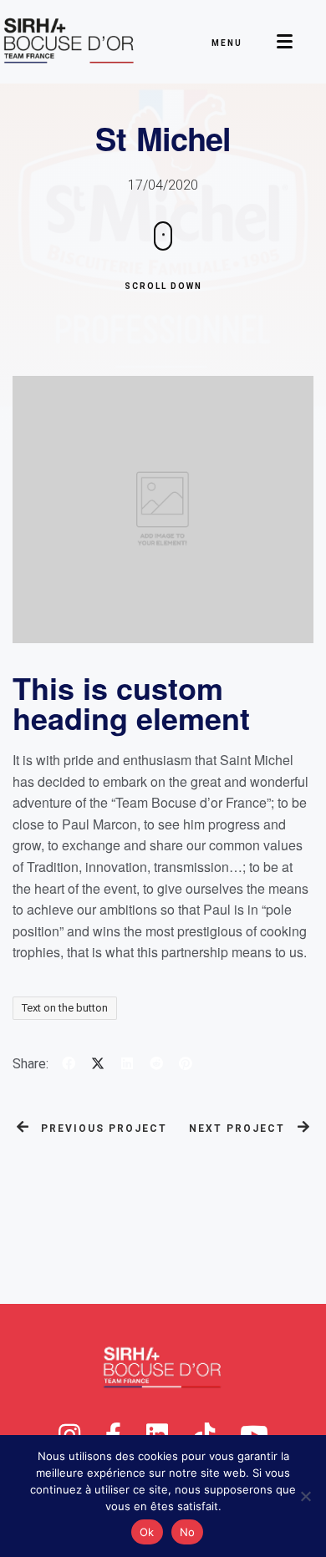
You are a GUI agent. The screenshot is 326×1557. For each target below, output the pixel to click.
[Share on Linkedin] (125, 1065)
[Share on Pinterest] (183, 1065)
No (188, 1532)
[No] (305, 1496)
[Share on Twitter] (95, 1065)
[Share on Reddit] (154, 1065)
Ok (147, 1532)
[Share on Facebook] (66, 1065)
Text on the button (65, 1008)
